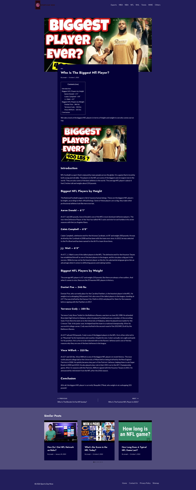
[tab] (93, 462)
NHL (137, 5)
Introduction (66, 88)
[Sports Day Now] (45, 5)
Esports (114, 5)
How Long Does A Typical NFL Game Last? (134, 449)
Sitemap (156, 483)
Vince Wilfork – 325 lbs (72, 110)
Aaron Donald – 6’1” (71, 94)
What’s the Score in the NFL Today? (96, 449)
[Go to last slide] (47, 440)
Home (124, 483)
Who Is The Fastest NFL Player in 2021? (123, 400)
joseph (65, 77)
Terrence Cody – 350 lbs (72, 107)
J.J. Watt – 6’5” (69, 99)
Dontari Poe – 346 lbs (72, 104)
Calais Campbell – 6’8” (72, 96)
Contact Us (133, 483)
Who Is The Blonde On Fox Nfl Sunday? (72, 400)
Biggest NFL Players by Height (73, 91)
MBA (121, 5)
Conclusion (66, 112)
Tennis (143, 5)
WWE (150, 5)
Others (157, 5)
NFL (132, 5)
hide (76, 84)
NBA (127, 5)
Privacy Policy (145, 483)
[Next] (148, 440)
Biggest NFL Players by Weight (73, 102)
